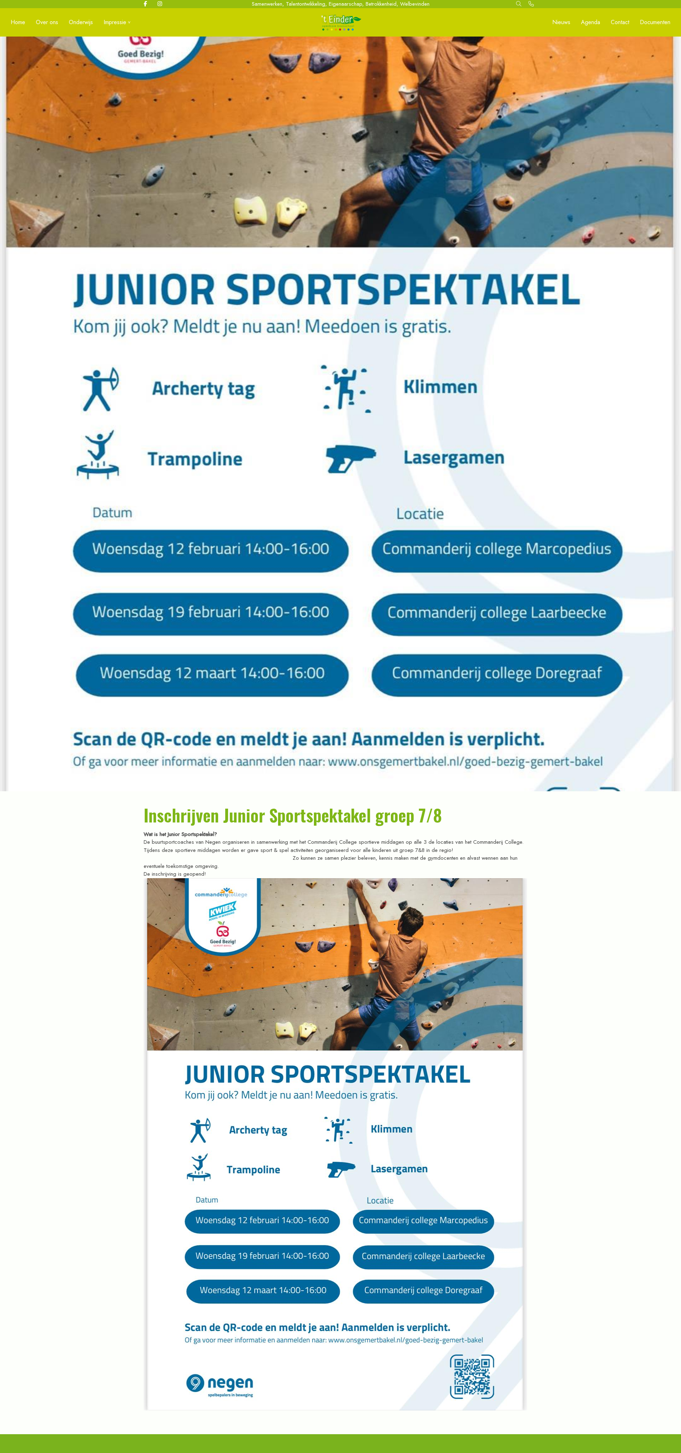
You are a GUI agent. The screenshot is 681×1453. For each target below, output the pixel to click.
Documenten (655, 22)
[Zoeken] (518, 4)
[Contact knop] (531, 4)
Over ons (47, 22)
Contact (620, 22)
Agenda (590, 22)
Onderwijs (81, 22)
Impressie (115, 22)
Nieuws (561, 22)
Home (18, 22)
